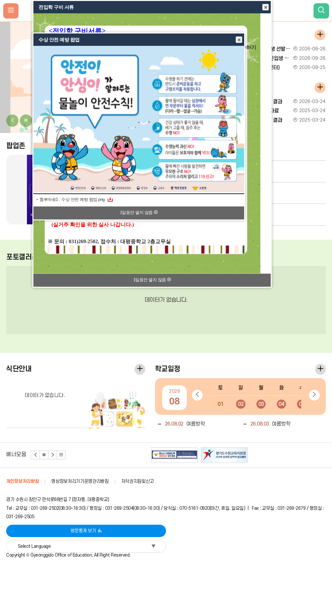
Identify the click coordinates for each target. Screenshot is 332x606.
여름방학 (185, 424)
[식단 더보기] (140, 369)
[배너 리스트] (61, 455)
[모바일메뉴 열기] (11, 11)
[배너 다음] (52, 455)
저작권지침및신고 (137, 481)
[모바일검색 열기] (321, 11)
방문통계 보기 (83, 530)
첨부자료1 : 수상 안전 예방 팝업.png (72, 199)
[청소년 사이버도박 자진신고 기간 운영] (174, 455)
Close (265, 7)
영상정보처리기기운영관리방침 (80, 481)
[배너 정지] (44, 455)
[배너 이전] (35, 455)
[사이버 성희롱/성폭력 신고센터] (224, 455)
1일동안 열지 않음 (150, 279)
